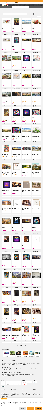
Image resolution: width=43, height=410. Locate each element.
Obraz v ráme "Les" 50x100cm (25, 172)
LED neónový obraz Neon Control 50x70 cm (15, 46)
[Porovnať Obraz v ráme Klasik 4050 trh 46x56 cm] (10, 236)
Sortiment (7, 8)
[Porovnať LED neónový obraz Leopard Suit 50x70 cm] (10, 146)
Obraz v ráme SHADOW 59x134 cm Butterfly (6, 299)
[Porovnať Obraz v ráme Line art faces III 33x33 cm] (20, 164)
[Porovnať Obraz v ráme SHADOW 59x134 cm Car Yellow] (30, 218)
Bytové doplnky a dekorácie (11, 8)
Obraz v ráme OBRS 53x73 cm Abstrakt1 (5, 281)
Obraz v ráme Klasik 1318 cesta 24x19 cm (5, 82)
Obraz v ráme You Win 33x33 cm (5, 190)
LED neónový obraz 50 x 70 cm (25, 335)
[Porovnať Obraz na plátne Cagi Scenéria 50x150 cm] (10, 128)
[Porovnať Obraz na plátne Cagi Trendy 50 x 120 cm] (40, 37)
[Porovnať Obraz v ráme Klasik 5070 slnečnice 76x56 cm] (30, 73)
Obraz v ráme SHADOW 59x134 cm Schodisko (6, 335)
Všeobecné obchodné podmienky (37, 395)
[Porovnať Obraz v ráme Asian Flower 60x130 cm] (10, 37)
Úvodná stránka (3, 8)
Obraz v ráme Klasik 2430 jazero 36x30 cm (35, 173)
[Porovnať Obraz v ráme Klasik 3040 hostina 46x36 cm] (10, 164)
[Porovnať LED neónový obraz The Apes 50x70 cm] (20, 128)
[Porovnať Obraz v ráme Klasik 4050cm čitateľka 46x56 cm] (10, 109)
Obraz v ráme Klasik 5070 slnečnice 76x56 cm (26, 82)
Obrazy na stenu (16, 8)
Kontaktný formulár (3, 393)
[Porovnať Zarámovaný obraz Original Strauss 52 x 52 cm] (20, 73)
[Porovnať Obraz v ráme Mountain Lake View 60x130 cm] (40, 73)
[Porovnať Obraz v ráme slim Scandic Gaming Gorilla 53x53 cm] (20, 109)
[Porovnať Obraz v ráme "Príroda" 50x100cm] (10, 91)
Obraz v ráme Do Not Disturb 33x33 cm (16, 227)
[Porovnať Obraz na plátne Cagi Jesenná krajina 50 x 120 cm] (20, 146)
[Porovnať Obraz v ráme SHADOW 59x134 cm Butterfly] (10, 290)
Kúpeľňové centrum (24, 393)
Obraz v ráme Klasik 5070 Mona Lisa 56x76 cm (16, 28)
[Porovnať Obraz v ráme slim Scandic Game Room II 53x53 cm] (30, 109)
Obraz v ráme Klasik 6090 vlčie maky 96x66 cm (36, 28)
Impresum (34, 393)
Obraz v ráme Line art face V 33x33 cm (36, 245)
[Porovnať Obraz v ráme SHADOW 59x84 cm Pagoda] (30, 200)
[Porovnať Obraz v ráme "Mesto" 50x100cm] (10, 254)
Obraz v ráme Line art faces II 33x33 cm (36, 209)
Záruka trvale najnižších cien (36, 394)
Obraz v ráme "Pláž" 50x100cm (25, 136)
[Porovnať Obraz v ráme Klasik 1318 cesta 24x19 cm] (10, 73)
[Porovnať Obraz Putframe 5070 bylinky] (40, 128)
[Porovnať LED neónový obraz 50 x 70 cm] (30, 326)
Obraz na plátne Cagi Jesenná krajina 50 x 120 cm (16, 155)
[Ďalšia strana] (25, 345)
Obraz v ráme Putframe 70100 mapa (36, 317)
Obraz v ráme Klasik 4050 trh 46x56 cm (6, 245)
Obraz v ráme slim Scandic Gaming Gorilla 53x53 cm (16, 118)
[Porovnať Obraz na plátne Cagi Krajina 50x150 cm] (30, 37)
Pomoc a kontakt (3, 392)
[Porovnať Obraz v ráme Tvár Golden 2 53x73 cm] (20, 290)
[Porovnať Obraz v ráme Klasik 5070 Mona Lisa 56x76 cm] (20, 19)
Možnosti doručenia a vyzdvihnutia (5, 396)
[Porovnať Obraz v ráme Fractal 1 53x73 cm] (40, 290)
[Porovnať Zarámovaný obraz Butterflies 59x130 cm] (10, 19)
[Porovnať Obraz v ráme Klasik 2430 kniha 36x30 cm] (30, 290)
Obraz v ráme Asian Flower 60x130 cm (6, 46)
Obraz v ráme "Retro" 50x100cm (15, 190)
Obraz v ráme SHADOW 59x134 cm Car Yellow (26, 227)
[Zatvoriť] (41, 2)
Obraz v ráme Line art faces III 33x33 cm (16, 173)
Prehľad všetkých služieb (14, 392)
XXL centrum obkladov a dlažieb (26, 394)
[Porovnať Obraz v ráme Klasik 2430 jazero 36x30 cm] (40, 164)
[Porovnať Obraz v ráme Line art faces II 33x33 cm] (40, 200)
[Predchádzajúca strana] (17, 345)
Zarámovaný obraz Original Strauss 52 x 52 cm (16, 82)
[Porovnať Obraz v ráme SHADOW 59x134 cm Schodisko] (10, 326)
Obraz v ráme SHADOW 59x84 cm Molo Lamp (36, 281)
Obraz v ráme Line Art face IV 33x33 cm (16, 209)
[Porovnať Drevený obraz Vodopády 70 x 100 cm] (40, 146)
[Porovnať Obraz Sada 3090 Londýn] (30, 146)
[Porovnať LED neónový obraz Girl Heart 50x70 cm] (40, 109)
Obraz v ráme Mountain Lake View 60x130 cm (36, 82)
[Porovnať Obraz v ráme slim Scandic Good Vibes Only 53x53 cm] (30, 55)
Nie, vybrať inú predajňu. (21, 2)
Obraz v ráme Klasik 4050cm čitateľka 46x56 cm (6, 118)
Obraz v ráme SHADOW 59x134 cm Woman (16, 100)
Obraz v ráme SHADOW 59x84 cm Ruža (25, 317)
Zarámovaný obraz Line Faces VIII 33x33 (26, 191)
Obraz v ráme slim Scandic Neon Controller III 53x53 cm (36, 227)
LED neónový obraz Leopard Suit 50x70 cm (5, 155)
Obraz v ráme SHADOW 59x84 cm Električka (25, 281)
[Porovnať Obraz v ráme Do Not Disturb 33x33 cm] (20, 218)
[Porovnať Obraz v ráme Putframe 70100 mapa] (40, 308)
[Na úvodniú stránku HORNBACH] (5, 5)
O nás (33, 392)
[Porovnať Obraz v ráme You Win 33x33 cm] (10, 182)
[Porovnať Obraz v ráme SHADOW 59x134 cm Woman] (20, 91)
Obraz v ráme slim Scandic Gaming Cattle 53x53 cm (26, 263)
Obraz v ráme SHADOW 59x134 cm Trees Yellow (16, 335)
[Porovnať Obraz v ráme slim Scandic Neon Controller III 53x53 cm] (40, 218)
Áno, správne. (16, 2)
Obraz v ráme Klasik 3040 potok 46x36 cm (5, 227)
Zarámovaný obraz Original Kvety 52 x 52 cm (36, 64)
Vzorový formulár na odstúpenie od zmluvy (5, 395)
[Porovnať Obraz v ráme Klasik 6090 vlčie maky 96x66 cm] (40, 19)
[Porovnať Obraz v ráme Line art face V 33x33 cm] (40, 236)
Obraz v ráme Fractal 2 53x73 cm (6, 317)
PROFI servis (12, 395)
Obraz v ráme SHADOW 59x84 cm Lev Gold (26, 245)
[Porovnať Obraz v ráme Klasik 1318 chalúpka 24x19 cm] (10, 55)
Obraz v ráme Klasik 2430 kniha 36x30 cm (25, 299)
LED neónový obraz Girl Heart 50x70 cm (36, 118)
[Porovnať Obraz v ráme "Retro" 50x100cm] (20, 182)
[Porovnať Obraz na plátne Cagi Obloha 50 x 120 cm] (30, 19)
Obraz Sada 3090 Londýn (25, 154)
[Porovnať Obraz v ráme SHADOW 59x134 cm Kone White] (40, 254)
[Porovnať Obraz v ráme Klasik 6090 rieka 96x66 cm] (10, 200)
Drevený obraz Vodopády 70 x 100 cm (36, 154)
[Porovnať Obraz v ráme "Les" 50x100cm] (30, 164)
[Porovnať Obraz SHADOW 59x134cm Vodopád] (40, 91)
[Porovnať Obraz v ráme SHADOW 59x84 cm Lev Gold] (30, 236)
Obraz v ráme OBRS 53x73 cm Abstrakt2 (15, 263)
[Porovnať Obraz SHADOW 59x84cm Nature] (40, 182)
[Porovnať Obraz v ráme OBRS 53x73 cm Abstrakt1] (10, 272)
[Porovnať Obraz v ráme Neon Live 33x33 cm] (20, 236)
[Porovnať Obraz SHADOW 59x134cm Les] (20, 55)
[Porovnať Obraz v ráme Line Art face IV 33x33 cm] (20, 200)
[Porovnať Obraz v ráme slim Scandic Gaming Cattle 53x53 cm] (30, 254)
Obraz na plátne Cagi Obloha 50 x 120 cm (26, 28)
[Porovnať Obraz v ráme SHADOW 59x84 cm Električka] (30, 272)
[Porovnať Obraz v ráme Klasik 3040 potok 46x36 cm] (10, 218)
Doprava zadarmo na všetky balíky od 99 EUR (22, 0)
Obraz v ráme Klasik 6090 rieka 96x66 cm (6, 209)
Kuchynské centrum (24, 392)
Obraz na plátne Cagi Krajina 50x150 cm (26, 46)
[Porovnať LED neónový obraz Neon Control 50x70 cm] (20, 37)
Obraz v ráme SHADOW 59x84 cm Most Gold (16, 317)
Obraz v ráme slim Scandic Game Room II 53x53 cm (26, 118)
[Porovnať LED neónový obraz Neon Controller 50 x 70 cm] (40, 326)
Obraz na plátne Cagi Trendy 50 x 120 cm (36, 46)
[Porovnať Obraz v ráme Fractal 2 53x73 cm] (10, 308)
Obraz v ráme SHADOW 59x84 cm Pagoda (25, 209)
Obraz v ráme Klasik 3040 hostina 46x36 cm (6, 173)
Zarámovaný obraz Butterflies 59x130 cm (6, 28)
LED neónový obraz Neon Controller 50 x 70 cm (36, 335)
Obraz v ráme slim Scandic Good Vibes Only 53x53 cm (26, 64)
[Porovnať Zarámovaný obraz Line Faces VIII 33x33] (30, 182)
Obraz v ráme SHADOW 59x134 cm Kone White (36, 263)
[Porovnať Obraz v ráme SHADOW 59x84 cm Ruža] (30, 308)
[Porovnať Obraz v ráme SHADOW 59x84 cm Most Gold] (20, 308)
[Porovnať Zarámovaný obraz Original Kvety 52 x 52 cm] (40, 55)
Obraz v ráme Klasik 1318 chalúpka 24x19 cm (6, 64)
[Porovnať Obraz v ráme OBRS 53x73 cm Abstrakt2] (20, 254)
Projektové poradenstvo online (15, 394)
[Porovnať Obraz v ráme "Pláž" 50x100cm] (30, 128)
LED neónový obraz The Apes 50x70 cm (16, 136)
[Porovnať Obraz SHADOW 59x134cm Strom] (30, 91)
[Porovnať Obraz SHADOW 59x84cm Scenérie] (20, 272)
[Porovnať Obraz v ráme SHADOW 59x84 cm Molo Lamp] (40, 272)
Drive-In (23, 395)
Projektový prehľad (13, 393)
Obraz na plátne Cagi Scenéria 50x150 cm (5, 136)
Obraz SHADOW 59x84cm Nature (35, 190)
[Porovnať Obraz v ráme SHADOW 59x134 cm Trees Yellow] (20, 326)
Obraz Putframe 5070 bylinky (35, 136)
